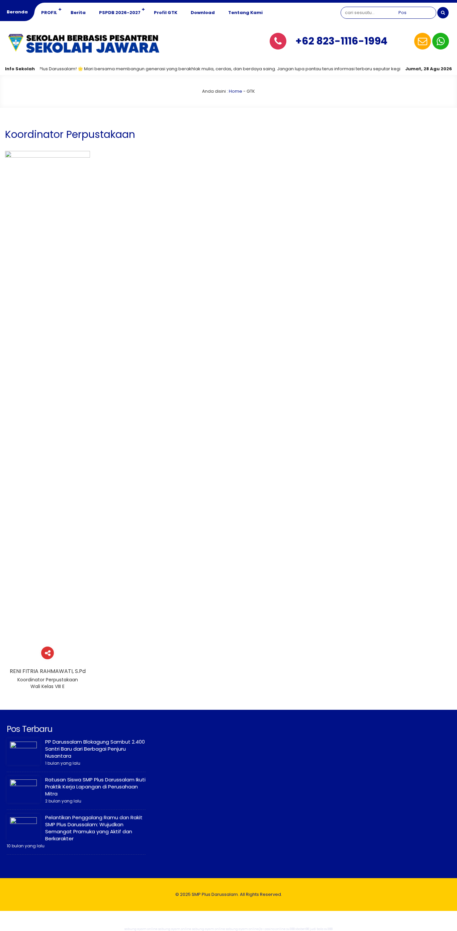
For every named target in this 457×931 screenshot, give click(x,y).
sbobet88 (302, 929)
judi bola (317, 929)
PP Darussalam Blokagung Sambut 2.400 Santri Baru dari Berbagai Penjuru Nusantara (95, 748)
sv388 (290, 929)
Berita (78, 12)
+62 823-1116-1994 (341, 41)
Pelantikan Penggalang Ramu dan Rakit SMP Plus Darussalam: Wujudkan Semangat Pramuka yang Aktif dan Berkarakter (94, 828)
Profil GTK (165, 12)
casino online (275, 929)
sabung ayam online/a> (245, 929)
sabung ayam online (141, 929)
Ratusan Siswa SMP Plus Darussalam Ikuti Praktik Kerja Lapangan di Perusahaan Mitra (95, 786)
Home (235, 91)
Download (203, 12)
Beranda (17, 12)
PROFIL (49, 12)
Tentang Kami (245, 12)
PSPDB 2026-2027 (120, 12)
